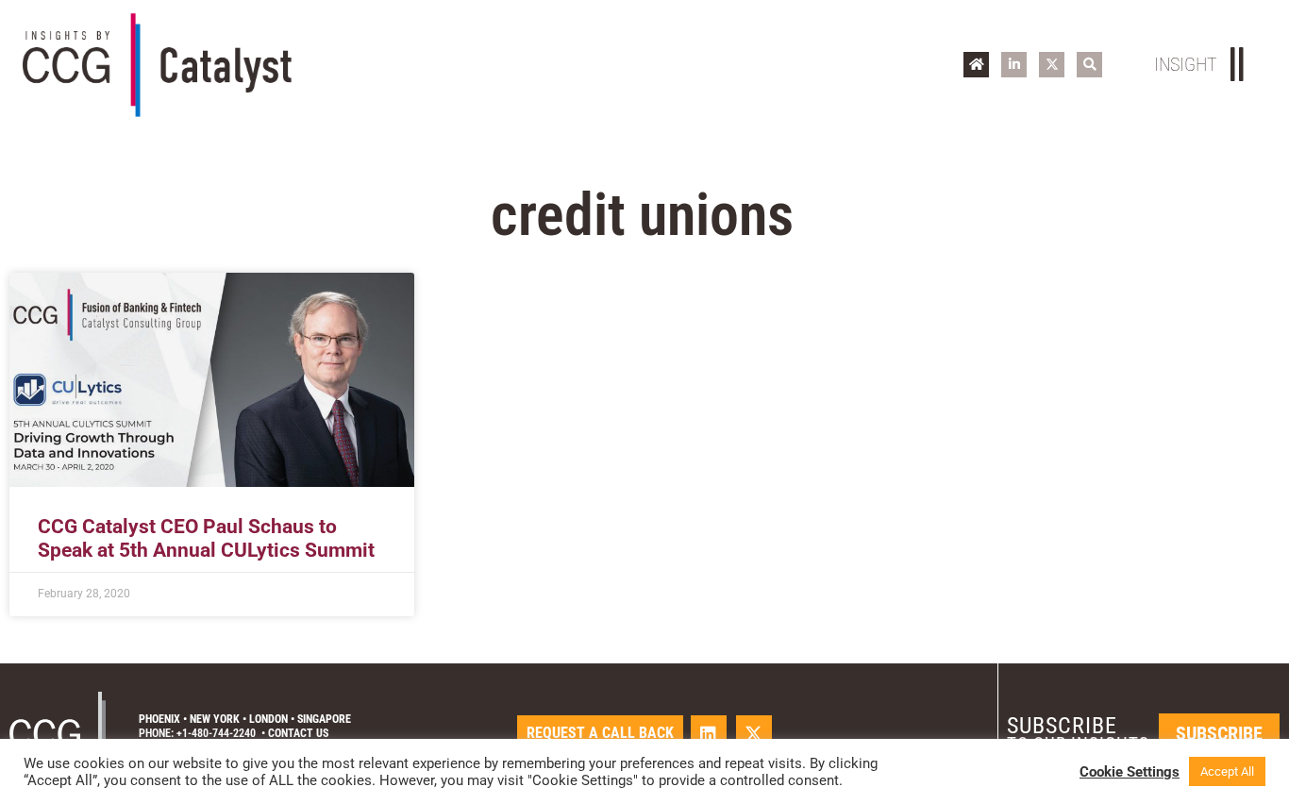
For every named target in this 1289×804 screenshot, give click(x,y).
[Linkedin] (709, 733)
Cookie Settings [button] (1130, 771)
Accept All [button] (1227, 771)
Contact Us (298, 733)
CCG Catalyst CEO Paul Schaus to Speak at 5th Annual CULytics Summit (206, 538)
